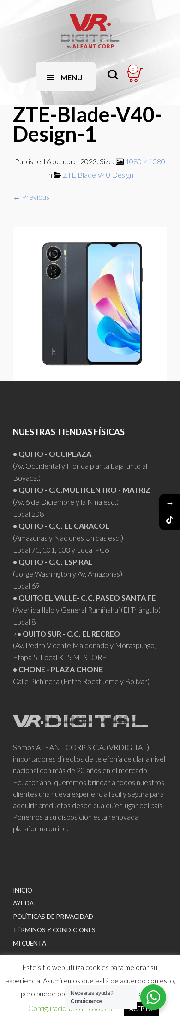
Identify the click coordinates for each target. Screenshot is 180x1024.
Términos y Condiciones (54, 930)
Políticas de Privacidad (53, 916)
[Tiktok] (169, 519)
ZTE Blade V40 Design (98, 174)
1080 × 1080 (145, 161)
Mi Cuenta (29, 943)
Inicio (22, 890)
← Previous (31, 196)
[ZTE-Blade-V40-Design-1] (90, 302)
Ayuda (23, 903)
